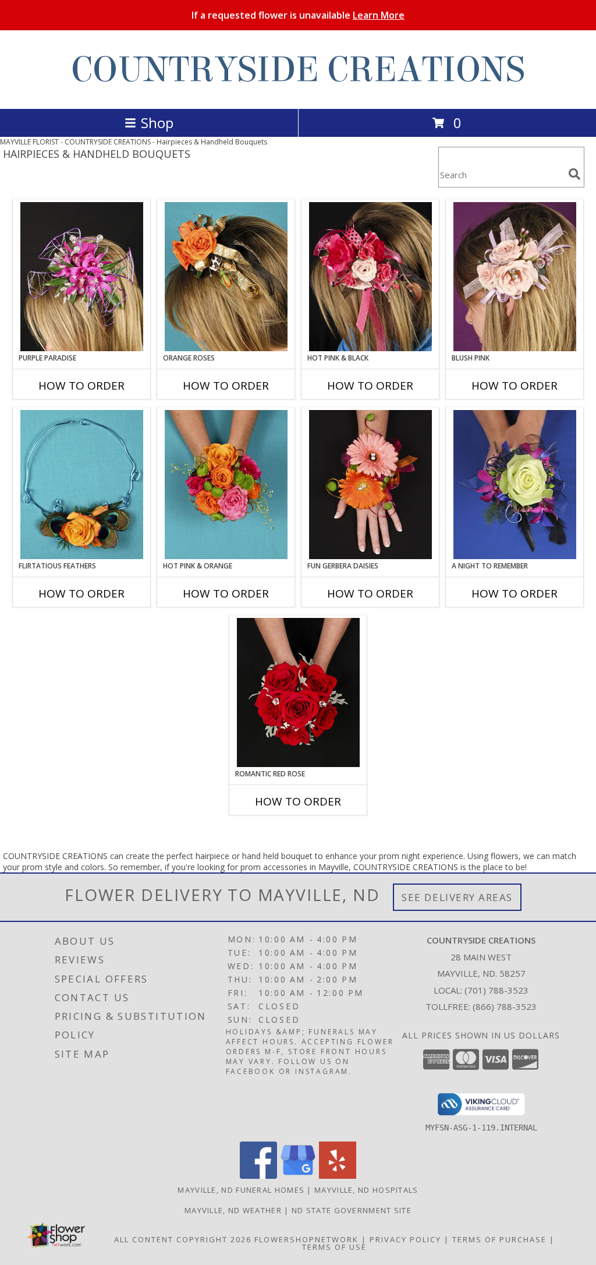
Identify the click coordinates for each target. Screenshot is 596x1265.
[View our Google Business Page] (298, 1175)
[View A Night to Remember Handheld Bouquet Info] (514, 484)
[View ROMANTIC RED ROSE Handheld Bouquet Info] (298, 692)
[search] (574, 174)
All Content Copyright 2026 (182, 1239)
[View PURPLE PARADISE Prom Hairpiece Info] (81, 276)
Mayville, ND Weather (233, 1210)
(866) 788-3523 (505, 1006)
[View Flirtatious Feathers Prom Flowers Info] (81, 484)
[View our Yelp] (337, 1175)
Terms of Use (334, 1247)
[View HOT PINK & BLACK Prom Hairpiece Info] (370, 276)
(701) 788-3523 (496, 990)
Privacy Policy (405, 1239)
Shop (157, 122)
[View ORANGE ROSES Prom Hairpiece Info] (226, 276)
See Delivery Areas (457, 897)
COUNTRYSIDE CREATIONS (298, 69)
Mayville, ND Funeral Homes (241, 1190)
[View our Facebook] (258, 1175)
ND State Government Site (351, 1210)
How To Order (81, 385)
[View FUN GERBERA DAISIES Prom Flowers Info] (370, 484)
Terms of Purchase (499, 1239)
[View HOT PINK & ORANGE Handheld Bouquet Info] (226, 484)
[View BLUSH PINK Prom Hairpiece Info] (514, 276)
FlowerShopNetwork (306, 1239)
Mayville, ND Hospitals (366, 1190)
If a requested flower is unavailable (298, 15)
